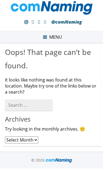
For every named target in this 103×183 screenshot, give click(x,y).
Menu (55, 37)
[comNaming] (51, 13)
